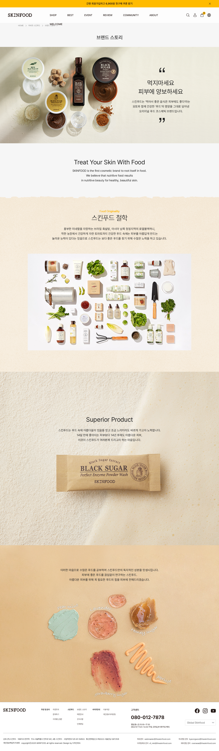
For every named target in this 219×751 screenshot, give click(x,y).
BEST (70, 15)
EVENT (88, 15)
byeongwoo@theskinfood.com (202, 739)
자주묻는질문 (57, 719)
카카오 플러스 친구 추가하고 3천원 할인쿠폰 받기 (109, 3)
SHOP (53, 15)
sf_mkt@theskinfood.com (160, 743)
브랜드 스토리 (82, 709)
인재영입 (80, 724)
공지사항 (80, 719)
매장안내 (80, 714)
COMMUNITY (131, 15)
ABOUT (153, 15)
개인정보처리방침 (109, 714)
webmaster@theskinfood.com (157, 739)
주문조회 (56, 709)
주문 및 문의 (45, 709)
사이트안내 (96, 709)
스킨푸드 (71, 709)
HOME (21, 25)
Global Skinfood (196, 722)
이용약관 (106, 709)
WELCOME (56, 24)
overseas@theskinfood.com (204, 743)
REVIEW (107, 15)
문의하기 (56, 714)
